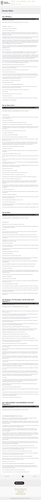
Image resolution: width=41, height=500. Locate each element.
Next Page (35, 476)
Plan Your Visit (13, 1)
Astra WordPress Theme (27, 498)
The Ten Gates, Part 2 (8, 105)
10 (24, 476)
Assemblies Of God (20, 492)
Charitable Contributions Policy (20, 494)
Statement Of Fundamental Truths (20, 493)
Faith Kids (29, 1)
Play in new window (8, 20)
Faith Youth (33, 1)
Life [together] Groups (23, 1)
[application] (20, 19)
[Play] (3, 107)
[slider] (37, 19)
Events (17, 1)
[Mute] (35, 107)
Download (12, 20)
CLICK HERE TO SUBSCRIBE (24, 22)
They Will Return (7, 16)
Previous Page (6, 476)
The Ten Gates (6, 212)
